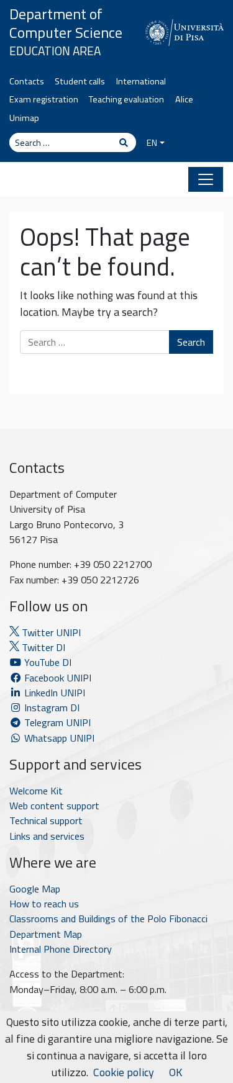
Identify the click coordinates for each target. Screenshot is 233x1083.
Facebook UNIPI (56, 677)
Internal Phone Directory (60, 948)
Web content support (54, 805)
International (141, 81)
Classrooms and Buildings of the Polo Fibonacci (108, 918)
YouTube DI (48, 662)
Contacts (26, 81)
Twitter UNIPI (50, 632)
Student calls (80, 81)
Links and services (47, 836)
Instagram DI (51, 707)
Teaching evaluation (126, 99)
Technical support (46, 820)
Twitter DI (42, 647)
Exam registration (43, 99)
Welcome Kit (36, 790)
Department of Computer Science (65, 22)
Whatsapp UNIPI (58, 737)
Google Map (34, 888)
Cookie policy (123, 1072)
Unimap (24, 118)
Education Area (55, 51)
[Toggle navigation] (205, 179)
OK (175, 1072)
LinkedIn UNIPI (53, 692)
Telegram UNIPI (56, 722)
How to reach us (44, 903)
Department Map (45, 934)
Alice (184, 99)
